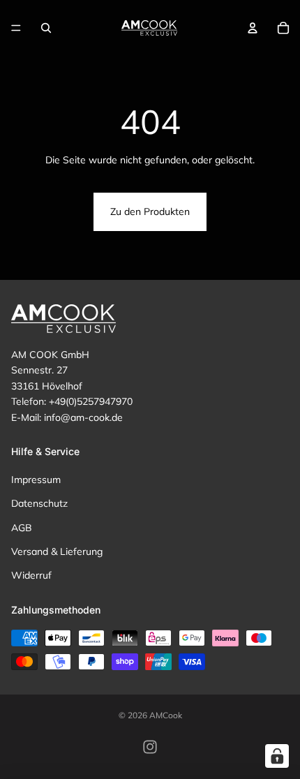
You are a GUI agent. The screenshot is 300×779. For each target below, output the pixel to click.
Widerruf (31, 575)
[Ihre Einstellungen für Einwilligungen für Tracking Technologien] (277, 756)
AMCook (165, 715)
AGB (21, 527)
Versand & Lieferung (57, 551)
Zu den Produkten (150, 211)
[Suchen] (46, 28)
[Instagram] (150, 747)
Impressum (36, 479)
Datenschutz (39, 503)
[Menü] (16, 28)
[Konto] (252, 28)
